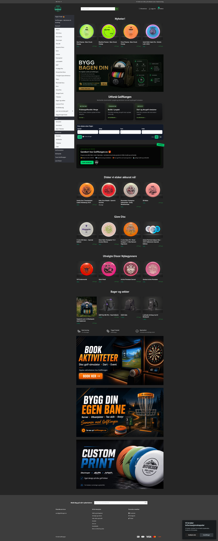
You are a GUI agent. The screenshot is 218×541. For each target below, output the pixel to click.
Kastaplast (59, 58)
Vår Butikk (58, 154)
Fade (143, 129)
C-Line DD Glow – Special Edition (85, 241)
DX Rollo (145, 200)
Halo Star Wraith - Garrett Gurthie (107, 201)
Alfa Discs (58, 33)
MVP (57, 65)
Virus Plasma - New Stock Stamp (129, 43)
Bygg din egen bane (61, 114)
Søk (80, 137)
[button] (160, 38)
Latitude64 (59, 61)
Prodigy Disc (59, 68)
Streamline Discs (61, 72)
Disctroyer (59, 40)
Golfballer (59, 139)
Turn (121, 129)
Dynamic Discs (60, 47)
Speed (79, 129)
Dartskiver (59, 125)
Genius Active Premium (150, 279)
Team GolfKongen (60, 157)
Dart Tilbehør (60, 129)
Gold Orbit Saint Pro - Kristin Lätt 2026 (152, 43)
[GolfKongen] (57, 8)
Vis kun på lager (88, 136)
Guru (57, 51)
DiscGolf (57, 26)
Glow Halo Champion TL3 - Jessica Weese (107, 241)
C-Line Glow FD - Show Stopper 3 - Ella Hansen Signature (128, 242)
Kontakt (94, 521)
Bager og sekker (60, 100)
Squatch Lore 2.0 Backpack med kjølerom (85, 320)
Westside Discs (60, 83)
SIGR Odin (124, 315)
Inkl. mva (58, 1)
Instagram (132, 516)
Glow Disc (58, 90)
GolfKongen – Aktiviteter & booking (63, 21)
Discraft (58, 44)
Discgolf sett (59, 93)
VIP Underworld (82, 279)
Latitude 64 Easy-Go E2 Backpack (150, 316)
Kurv (57, 86)
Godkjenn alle (192, 535)
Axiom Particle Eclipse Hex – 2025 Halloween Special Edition (152, 242)
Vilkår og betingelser (97, 513)
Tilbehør (58, 97)
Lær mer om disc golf (62, 111)
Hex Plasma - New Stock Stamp (84, 43)
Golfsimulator (59, 150)
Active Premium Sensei (128, 279)
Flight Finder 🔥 (60, 16)
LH (160, 137)
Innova (58, 54)
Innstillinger (206, 535)
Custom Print (60, 104)
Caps (57, 146)
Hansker (58, 136)
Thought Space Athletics (63, 75)
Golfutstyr (58, 132)
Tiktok (131, 518)
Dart (56, 118)
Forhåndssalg (60, 107)
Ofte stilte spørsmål (97, 518)
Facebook (132, 513)
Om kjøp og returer (97, 516)
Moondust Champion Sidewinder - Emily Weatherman (127, 202)
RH (156, 137)
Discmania (59, 36)
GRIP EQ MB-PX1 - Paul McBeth (109, 315)
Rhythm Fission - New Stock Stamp (108, 43)
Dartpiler (58, 122)
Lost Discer (58, 161)
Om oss (94, 523)
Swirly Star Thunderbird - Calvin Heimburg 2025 (85, 201)
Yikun (57, 79)
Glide (100, 129)
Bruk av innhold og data (98, 528)
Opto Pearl (102, 279)
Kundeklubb (95, 526)
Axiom (58, 29)
